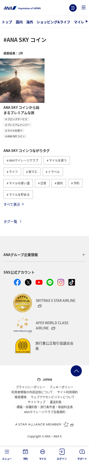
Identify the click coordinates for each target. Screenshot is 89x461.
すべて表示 (11, 204)
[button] (84, 8)
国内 (19, 21)
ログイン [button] (62, 459)
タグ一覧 (10, 221)
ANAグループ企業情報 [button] (20, 254)
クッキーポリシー (61, 387)
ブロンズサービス (17, 119)
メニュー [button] (7, 459)
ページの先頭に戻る (76, 370)
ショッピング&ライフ (53, 21)
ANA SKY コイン (16, 136)
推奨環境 (20, 397)
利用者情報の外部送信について (32, 392)
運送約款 (56, 402)
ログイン (73, 8)
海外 (29, 21)
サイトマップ (36, 402)
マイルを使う (14, 130)
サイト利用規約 (67, 392)
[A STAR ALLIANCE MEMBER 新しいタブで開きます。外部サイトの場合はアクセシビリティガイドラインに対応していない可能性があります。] (44, 424)
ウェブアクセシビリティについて (53, 397)
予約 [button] (25, 459)
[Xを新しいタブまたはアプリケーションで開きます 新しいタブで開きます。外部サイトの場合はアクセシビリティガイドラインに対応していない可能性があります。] (28, 282)
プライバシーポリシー (30, 387)
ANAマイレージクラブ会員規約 (44, 411)
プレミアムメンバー (18, 125)
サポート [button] (82, 459)
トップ (7, 21)
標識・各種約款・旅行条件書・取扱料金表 (45, 406)
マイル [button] (42, 459)
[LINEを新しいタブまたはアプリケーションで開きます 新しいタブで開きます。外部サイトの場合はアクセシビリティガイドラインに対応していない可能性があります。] (49, 282)
